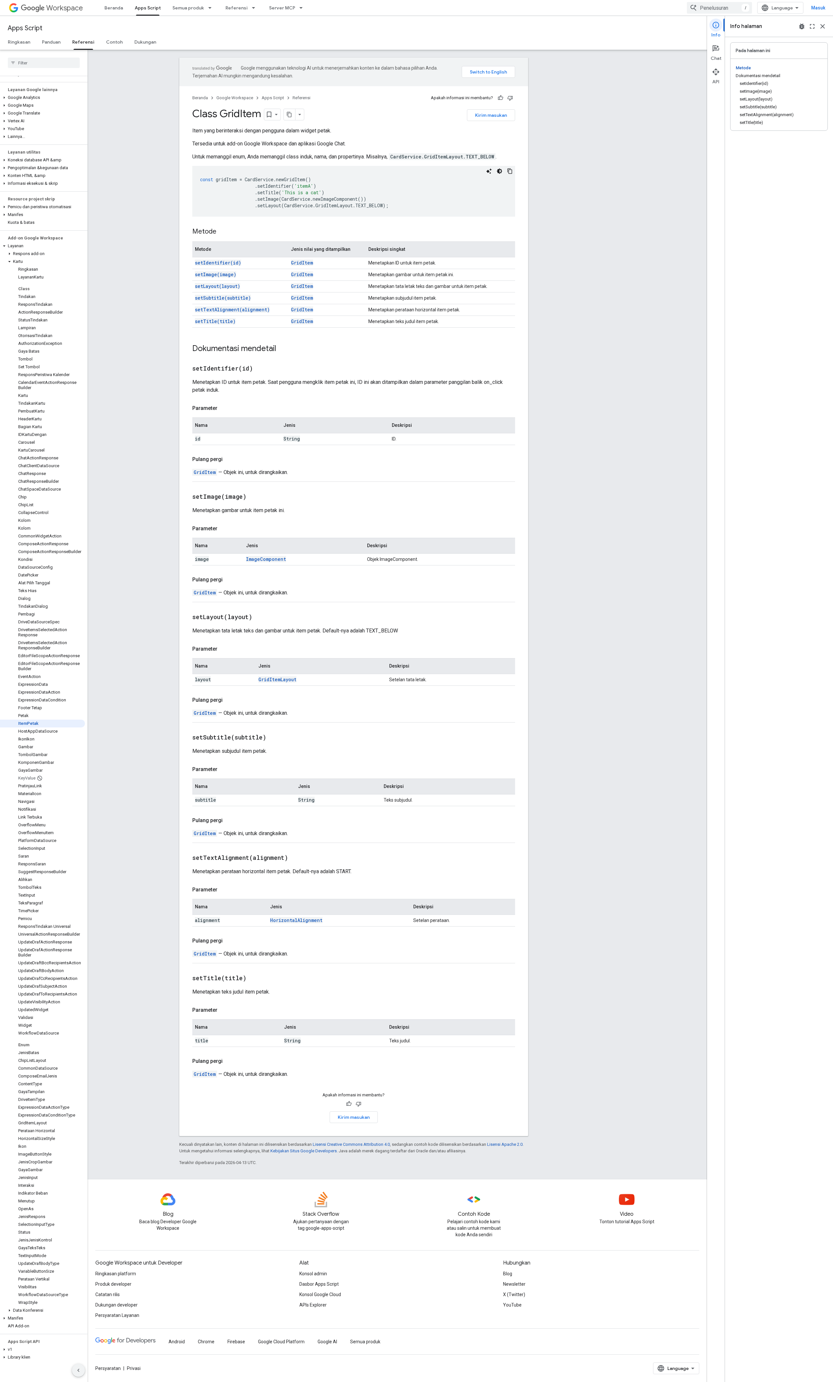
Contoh (114, 42)
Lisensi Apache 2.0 (505, 1144)
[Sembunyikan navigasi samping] (78, 1370)
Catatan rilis (107, 1294)
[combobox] (719, 8)
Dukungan (145, 42)
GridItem (302, 263)
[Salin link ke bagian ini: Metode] (222, 232)
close (822, 26)
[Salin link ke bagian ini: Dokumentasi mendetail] (282, 349)
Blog (507, 1273)
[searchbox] (44, 63)
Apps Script (148, 8)
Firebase (236, 1341)
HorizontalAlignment (296, 920)
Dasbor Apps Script (319, 1284)
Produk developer (113, 1284)
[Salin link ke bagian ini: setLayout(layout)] (260, 617)
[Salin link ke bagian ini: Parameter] (223, 408)
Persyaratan (108, 1368)
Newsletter (514, 1284)
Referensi (236, 8)
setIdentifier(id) (218, 263)
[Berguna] (500, 98)
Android (177, 1341)
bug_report (802, 26)
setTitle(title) (215, 321)
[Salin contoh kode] (510, 171)
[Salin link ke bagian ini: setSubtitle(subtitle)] (274, 738)
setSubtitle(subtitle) (223, 298)
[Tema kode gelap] (499, 171)
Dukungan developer (116, 1304)
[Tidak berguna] (510, 98)
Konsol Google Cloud (320, 1294)
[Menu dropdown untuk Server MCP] (303, 8)
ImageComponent (266, 559)
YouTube (512, 1304)
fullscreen (812, 26)
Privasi (134, 1368)
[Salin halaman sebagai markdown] (289, 114)
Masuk (818, 7)
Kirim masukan (491, 115)
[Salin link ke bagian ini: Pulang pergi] (229, 459)
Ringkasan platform (115, 1273)
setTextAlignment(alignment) (232, 309)
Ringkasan (19, 42)
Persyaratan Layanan (117, 1315)
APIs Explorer (313, 1304)
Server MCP (282, 8)
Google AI (327, 1341)
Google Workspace (234, 97)
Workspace (64, 8)
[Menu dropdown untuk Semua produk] (212, 8)
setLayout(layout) (217, 286)
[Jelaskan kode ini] (489, 171)
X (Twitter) (514, 1294)
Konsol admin (313, 1273)
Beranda (113, 8)
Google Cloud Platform (281, 1341)
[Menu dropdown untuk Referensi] (255, 8)
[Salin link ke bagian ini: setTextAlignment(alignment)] (296, 858)
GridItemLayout (277, 679)
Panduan (51, 42)
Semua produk (188, 8)
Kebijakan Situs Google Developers (303, 1150)
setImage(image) (215, 274)
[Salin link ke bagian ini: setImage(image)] (254, 497)
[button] (42, 98)
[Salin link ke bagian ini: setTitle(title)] (254, 978)
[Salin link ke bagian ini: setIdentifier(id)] (260, 369)
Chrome (206, 1341)
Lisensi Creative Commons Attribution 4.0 (351, 1144)
